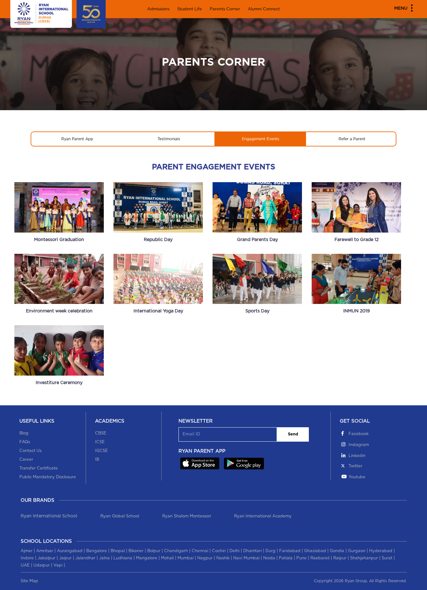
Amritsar (44, 551)
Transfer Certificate (38, 468)
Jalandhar (85, 558)
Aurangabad (70, 551)
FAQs (24, 442)
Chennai (200, 551)
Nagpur (205, 558)
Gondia (337, 551)
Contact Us (30, 451)
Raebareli (319, 558)
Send (293, 434)
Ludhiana (122, 558)
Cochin (219, 551)
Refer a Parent (352, 139)
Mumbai (185, 558)
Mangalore (146, 558)
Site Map (29, 581)
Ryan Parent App (77, 139)
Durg (270, 551)
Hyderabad (380, 551)
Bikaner (135, 551)
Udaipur (41, 565)
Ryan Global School (119, 516)
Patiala (286, 558)
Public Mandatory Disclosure (47, 477)
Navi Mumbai (246, 558)
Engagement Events (260, 139)
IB (97, 460)
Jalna (104, 558)
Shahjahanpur (364, 558)
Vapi (58, 565)
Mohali (167, 558)
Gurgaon (356, 551)
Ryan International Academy (263, 516)
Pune (301, 558)
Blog (23, 433)
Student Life (189, 9)
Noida (269, 558)
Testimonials (169, 139)
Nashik (222, 558)
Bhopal (118, 551)
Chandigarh (176, 551)
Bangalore (96, 551)
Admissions (158, 9)
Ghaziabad (315, 551)
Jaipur (65, 558)
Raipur (339, 558)
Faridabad (289, 551)
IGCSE (101, 451)
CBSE (100, 433)
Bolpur (153, 551)
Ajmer (27, 551)
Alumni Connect (264, 9)
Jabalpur (46, 558)
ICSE (100, 442)
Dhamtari (252, 551)
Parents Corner (225, 9)
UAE (25, 565)
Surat (387, 558)
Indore (27, 558)
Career (26, 460)
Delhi (234, 551)
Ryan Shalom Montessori (186, 516)
